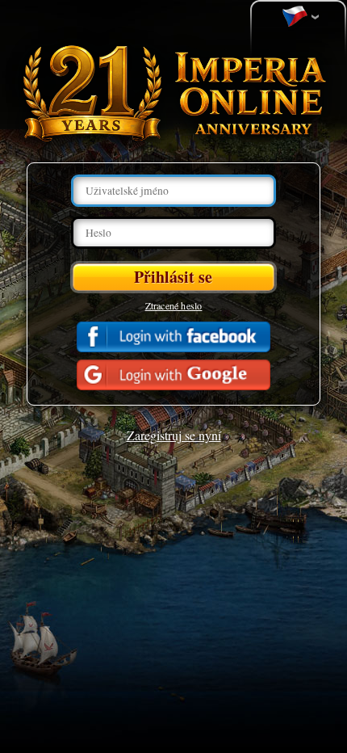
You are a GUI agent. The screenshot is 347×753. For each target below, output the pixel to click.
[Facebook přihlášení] (173, 337)
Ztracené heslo (174, 305)
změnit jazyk (298, 17)
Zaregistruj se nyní (174, 435)
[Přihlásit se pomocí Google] (173, 375)
